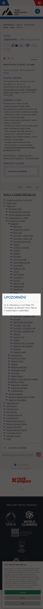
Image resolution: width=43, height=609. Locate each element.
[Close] (40, 294)
